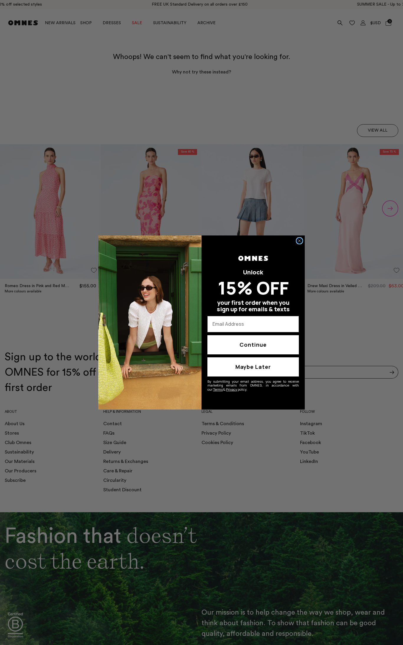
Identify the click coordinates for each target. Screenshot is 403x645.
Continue (253, 344)
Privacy (231, 389)
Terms (218, 389)
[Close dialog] (299, 241)
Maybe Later (253, 366)
